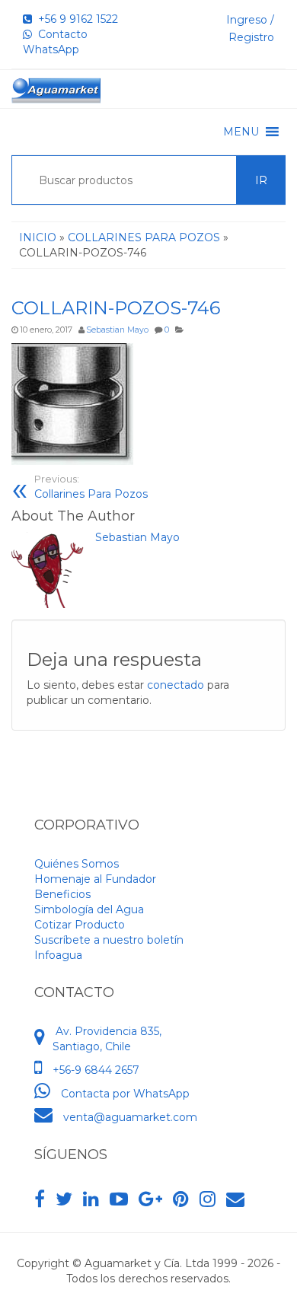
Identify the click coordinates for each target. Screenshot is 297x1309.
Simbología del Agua (89, 909)
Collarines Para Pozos (91, 487)
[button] (241, 131)
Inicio (37, 237)
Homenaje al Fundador (95, 879)
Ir (261, 180)
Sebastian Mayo (117, 330)
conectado (175, 685)
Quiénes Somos (76, 864)
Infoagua (58, 955)
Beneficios (62, 894)
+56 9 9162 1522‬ (75, 19)
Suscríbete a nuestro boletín (109, 940)
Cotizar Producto (79, 925)
